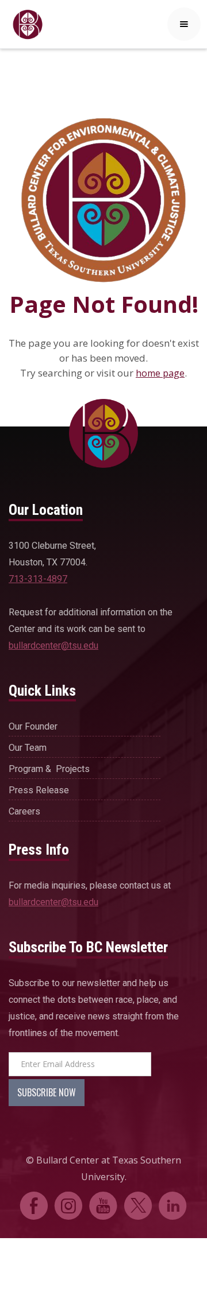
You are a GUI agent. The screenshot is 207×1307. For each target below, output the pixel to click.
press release (39, 790)
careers (24, 811)
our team (28, 747)
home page (160, 373)
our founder (33, 726)
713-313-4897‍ (38, 578)
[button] (184, 24)
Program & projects (49, 768)
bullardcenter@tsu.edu (53, 645)
